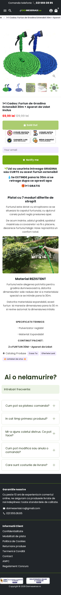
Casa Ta (33, 353)
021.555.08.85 (12, 513)
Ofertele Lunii (48, 353)
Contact (8, 556)
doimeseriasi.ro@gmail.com (21, 508)
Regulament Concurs (15, 566)
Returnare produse (14, 546)
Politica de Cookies (14, 541)
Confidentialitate (13, 531)
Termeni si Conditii (14, 551)
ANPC (6, 561)
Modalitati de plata (14, 536)
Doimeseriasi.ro (33, 586)
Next (55, 53)
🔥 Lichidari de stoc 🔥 (15, 359)
